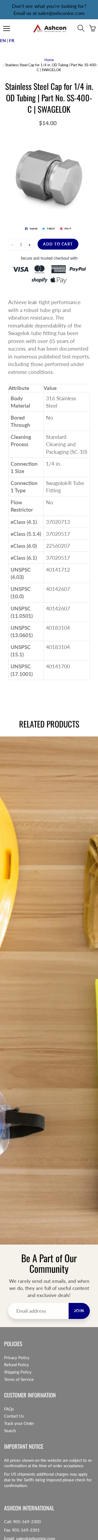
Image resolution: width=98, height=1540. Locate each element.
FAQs (9, 1409)
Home (49, 60)
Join (79, 1310)
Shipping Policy (18, 1372)
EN (3, 40)
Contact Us (14, 1416)
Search (10, 1430)
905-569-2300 (27, 1521)
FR (11, 40)
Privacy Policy (16, 1357)
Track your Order (19, 1423)
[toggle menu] (6, 28)
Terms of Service (19, 1379)
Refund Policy (16, 1364)
